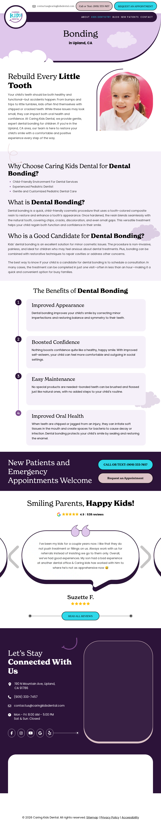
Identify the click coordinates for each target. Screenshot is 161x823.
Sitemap (92, 817)
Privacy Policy (109, 817)
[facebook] (11, 733)
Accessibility (130, 817)
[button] (80, 514)
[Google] (30, 733)
